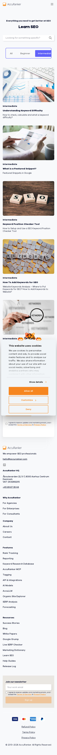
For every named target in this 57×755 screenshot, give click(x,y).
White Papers (10, 633)
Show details (36, 382)
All (11, 53)
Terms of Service (24, 425)
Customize (27, 400)
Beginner (25, 53)
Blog (5, 628)
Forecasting (9, 607)
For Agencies (10, 503)
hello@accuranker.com (15, 459)
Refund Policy (28, 727)
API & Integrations (12, 580)
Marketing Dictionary (14, 650)
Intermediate (45, 53)
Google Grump (11, 639)
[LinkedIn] (4, 465)
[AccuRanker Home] (12, 4)
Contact (7, 537)
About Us (7, 526)
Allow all (28, 391)
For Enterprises (11, 508)
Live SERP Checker (13, 644)
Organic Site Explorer (14, 596)
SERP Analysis (10, 601)
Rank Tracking (10, 553)
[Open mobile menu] (52, 4)
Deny (28, 409)
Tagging (7, 574)
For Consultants (11, 513)
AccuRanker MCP (12, 569)
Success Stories (11, 623)
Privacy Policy (40, 425)
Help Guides (9, 660)
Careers (7, 531)
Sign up (28, 700)
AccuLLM (7, 591)
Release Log (9, 666)
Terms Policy (28, 732)
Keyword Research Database (18, 563)
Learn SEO (8, 655)
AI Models (8, 585)
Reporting (8, 558)
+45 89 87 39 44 (11, 487)
